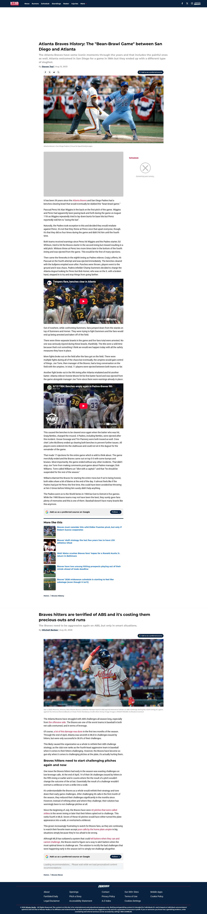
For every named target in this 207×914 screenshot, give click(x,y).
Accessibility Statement (80, 901)
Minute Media (31, 907)
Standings (56, 4)
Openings (73, 892)
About (47, 892)
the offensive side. (57, 722)
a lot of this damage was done (68, 731)
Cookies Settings (133, 901)
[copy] (58, 72)
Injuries (74, 4)
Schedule (45, 4)
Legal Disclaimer (52, 901)
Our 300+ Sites (132, 892)
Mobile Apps (156, 892)
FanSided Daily (51, 896)
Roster (66, 4)
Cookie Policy (156, 896)
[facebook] (182, 3)
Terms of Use (131, 896)
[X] (187, 3)
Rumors (35, 4)
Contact (105, 892)
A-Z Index (106, 901)
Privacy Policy (108, 896)
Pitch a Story (75, 896)
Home (46, 596)
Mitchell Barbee (50, 630)
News (27, 4)
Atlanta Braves (80, 200)
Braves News (57, 875)
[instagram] (192, 3)
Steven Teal (48, 66)
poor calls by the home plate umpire (95, 829)
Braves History (57, 596)
